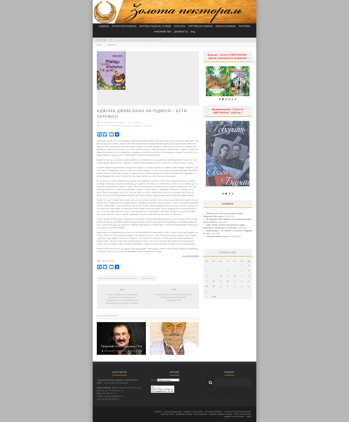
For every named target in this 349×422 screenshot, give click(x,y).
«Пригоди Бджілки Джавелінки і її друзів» (118, 278)
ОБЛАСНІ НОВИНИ (226, 26)
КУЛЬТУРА (179, 26)
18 (214, 281)
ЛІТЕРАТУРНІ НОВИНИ (124, 26)
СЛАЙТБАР (147, 126)
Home (99, 45)
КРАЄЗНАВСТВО (162, 31)
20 (228, 281)
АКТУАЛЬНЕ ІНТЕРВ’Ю (213, 412)
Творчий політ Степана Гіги (121, 346)
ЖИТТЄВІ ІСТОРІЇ (167, 414)
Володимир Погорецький (112, 122)
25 (214, 286)
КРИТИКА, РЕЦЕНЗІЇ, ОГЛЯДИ (155, 26)
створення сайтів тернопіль (219, 392)
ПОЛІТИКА (244, 26)
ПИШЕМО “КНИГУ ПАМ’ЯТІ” (234, 416)
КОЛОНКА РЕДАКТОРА (173, 412)
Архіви (154, 380)
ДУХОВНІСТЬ (181, 31)
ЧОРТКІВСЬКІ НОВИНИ (200, 26)
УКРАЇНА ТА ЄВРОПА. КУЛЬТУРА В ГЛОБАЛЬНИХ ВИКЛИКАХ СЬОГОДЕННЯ (173, 297)
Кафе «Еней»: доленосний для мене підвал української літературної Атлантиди (153, 40)
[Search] (174, 36)
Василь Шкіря (147, 278)
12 (221, 276)
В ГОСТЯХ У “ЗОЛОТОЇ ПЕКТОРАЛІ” (237, 412)
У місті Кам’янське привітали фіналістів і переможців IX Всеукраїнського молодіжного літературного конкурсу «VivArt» (122, 298)
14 (235, 276)
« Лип (213, 297)
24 (207, 286)
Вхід (193, 31)
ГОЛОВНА (158, 412)
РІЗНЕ (249, 416)
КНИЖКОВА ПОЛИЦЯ (184, 414)
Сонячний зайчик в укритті (218, 236)
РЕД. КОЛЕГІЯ (198, 412)
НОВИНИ (104, 26)
